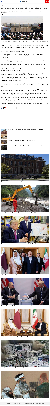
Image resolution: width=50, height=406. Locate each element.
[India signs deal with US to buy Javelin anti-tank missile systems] (4, 142)
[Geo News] (24, 1)
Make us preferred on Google (11, 107)
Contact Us (33, 403)
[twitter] (4, 108)
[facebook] (1, 108)
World (2, 5)
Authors (36, 403)
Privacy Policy (41, 403)
